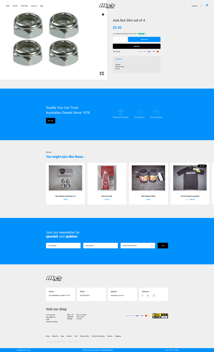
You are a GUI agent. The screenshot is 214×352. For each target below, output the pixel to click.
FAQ (75, 336)
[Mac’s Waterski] (107, 5)
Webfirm (76, 341)
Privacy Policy (84, 336)
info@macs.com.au (117, 295)
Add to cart (144, 39)
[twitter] (148, 295)
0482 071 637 (65, 295)
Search (201, 6)
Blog (41, 6)
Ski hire (15, 6)
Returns (109, 336)
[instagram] (154, 295)
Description (118, 59)
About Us (55, 336)
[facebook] (142, 295)
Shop (7, 6)
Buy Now (137, 46)
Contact (194, 6)
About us (34, 6)
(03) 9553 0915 (85, 295)
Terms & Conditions (98, 336)
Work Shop (24, 6)
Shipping (118, 336)
